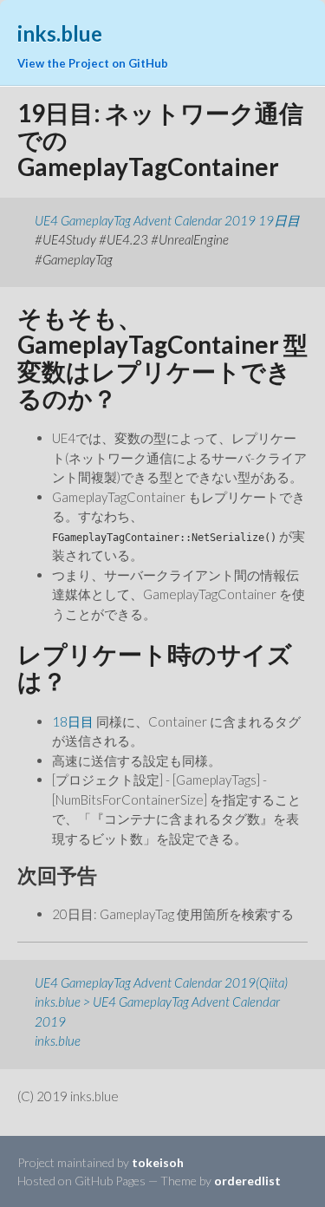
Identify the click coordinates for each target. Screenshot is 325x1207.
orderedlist (247, 1180)
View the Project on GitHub (92, 63)
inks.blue (58, 1040)
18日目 (73, 721)
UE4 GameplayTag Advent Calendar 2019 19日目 (167, 220)
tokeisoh (158, 1162)
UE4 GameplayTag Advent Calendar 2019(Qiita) (161, 982)
